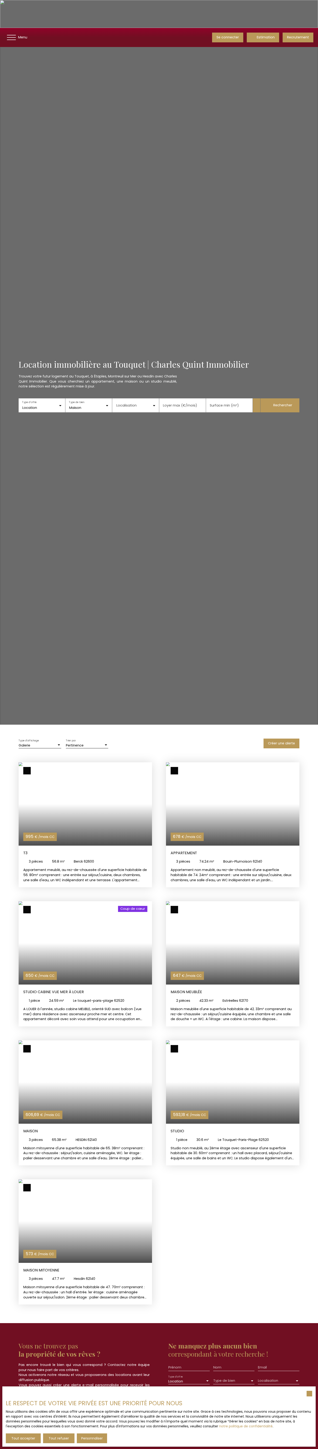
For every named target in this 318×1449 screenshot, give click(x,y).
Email (262, 1367)
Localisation (126, 405)
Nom (217, 1367)
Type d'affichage (29, 740)
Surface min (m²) (224, 405)
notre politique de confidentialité (246, 1426)
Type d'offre (29, 402)
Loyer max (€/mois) (180, 405)
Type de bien (77, 402)
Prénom (174, 1367)
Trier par (71, 740)
